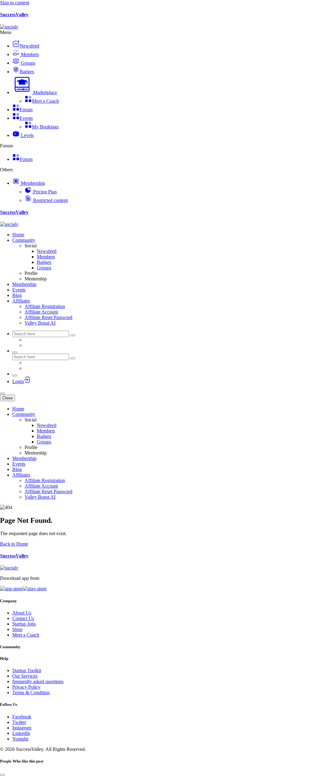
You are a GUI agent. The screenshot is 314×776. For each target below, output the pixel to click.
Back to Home (14, 543)
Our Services (24, 676)
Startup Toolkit (26, 670)
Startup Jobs (24, 623)
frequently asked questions (37, 681)
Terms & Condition (31, 692)
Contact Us (23, 618)
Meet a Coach (25, 634)
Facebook (21, 716)
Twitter (19, 722)
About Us (21, 612)
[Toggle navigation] (2, 393)
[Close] (2, 775)
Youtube (20, 738)
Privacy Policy (26, 687)
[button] (34, 92)
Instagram (21, 727)
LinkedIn (21, 733)
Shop (17, 629)
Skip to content (14, 2)
